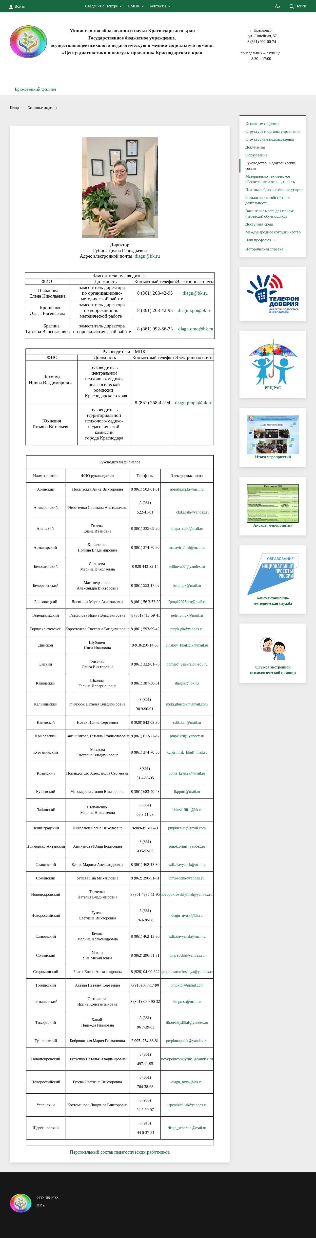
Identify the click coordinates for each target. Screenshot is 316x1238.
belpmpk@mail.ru (187, 585)
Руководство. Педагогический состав (270, 166)
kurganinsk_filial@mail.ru (187, 752)
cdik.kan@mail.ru (187, 722)
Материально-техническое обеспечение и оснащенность (270, 179)
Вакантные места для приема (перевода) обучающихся (270, 213)
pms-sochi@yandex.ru (186, 878)
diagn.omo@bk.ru (195, 328)
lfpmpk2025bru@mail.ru (187, 602)
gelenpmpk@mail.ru (187, 615)
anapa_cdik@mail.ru (187, 528)
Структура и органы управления (272, 131)
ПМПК (134, 6)
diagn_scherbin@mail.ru (187, 1128)
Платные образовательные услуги (274, 190)
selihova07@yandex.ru (187, 566)
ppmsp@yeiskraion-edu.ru (187, 664)
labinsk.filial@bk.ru (187, 810)
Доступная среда (259, 224)
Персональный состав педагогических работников (120, 1152)
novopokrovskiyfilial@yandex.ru (186, 894)
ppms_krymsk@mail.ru (187, 773)
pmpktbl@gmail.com (187, 985)
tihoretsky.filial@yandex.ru (187, 1022)
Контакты (158, 6)
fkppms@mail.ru (187, 791)
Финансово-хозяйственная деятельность (267, 200)
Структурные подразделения (269, 139)
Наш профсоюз (258, 240)
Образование (256, 155)
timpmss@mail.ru (187, 1001)
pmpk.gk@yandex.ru (186, 629)
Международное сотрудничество (273, 232)
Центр (14, 108)
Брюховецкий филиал (35, 89)
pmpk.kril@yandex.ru (187, 736)
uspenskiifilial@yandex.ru (187, 1105)
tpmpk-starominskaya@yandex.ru (187, 972)
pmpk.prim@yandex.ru (187, 846)
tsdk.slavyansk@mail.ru (187, 864)
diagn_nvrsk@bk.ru (186, 915)
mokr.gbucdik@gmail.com (187, 704)
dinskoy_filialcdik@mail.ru (187, 645)
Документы (255, 147)
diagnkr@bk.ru (187, 683)
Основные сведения (42, 108)
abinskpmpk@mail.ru (187, 489)
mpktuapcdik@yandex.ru (188, 1041)
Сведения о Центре (101, 6)
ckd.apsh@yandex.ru (192, 512)
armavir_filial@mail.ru (187, 547)
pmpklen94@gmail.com (187, 828)
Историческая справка (264, 249)
